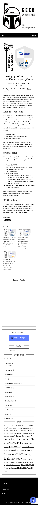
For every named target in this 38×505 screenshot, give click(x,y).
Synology (19, 462)
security (16, 458)
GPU (32, 433)
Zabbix (15, 468)
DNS (26, 430)
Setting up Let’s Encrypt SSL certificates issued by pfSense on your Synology (24, 241)
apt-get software (14, 428)
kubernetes (8, 436)
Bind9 (21, 428)
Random (6, 414)
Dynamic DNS (11, 433)
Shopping (8, 392)
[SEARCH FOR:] (19, 350)
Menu (34, 35)
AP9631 (20, 425)
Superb (30, 502)
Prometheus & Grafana (12, 383)
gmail (27, 433)
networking (26, 439)
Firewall (20, 433)
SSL (12, 462)
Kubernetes (8, 370)
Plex (6, 379)
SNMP (25, 459)
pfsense (15, 442)
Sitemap (4, 493)
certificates (28, 428)
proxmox (15, 446)
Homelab (7, 363)
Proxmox (8, 388)
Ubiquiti (7, 405)
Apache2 (27, 425)
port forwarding (27, 443)
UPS (23, 465)
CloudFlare (7, 430)
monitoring (11, 439)
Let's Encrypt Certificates (22, 436)
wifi (8, 468)
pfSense (7, 374)
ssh (7, 462)
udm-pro (27, 462)
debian (20, 430)
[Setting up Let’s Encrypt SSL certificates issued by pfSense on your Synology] (24, 232)
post (7, 118)
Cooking (6, 359)
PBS (6, 443)
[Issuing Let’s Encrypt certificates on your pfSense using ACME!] (9, 254)
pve (10, 454)
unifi (8, 465)
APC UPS (8, 365)
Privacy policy (6, 489)
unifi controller (15, 465)
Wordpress (7, 418)
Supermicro (8, 396)
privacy (6, 447)
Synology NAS (9, 401)
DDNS (14, 430)
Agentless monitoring (10, 425)
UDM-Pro (8, 410)
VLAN (28, 465)
